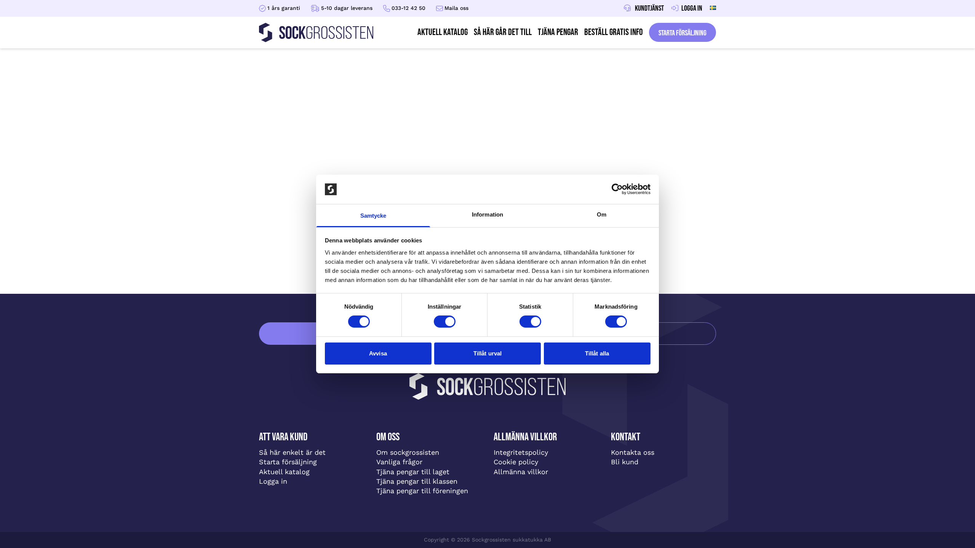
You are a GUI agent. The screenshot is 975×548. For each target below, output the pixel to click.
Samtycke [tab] (373, 215)
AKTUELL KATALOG (442, 32)
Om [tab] (601, 214)
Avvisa (378, 353)
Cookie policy (516, 462)
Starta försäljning (682, 33)
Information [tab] (487, 214)
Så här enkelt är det (292, 452)
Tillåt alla (597, 353)
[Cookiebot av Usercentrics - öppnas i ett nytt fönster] (617, 189)
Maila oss (456, 8)
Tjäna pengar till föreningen (422, 491)
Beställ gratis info (613, 32)
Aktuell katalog (284, 472)
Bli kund (624, 462)
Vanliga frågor (399, 462)
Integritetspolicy (521, 452)
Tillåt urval (487, 353)
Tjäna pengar (558, 32)
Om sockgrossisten (407, 452)
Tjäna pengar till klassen (416, 481)
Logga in (273, 481)
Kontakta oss (632, 452)
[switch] (445, 321)
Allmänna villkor (521, 472)
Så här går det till (503, 32)
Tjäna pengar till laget (412, 472)
